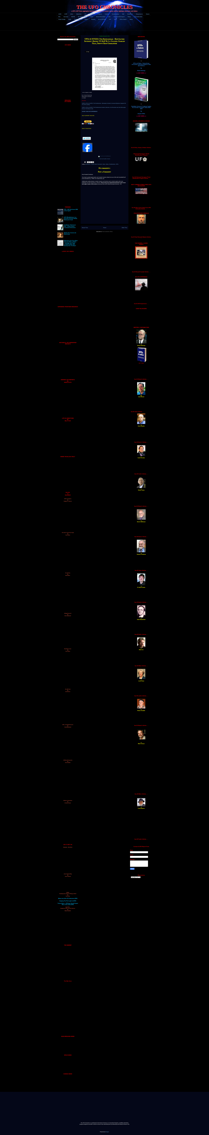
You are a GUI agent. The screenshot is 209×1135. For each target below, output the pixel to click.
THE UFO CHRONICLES (104, 7)
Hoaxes (147, 14)
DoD (123, 14)
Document (99, 164)
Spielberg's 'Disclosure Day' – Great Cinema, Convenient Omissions (70, 226)
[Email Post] (85, 162)
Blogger (107, 1131)
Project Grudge (61, 19)
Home (104, 227)
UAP (110, 19)
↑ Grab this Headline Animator (104, 158)
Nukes (107, 164)
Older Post (124, 227)
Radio (69, 19)
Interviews (66, 16)
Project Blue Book (138, 16)
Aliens (71, 14)
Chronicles (91, 14)
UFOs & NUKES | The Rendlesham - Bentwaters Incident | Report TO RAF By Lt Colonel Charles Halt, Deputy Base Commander (104, 41)
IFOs (59, 16)
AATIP (65, 14)
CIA (85, 14)
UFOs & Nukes (123, 19)
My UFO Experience (82, 16)
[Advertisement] (104, 26)
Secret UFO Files (102, 19)
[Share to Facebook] (93, 162)
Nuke (104, 164)
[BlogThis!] (89, 162)
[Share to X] (91, 162)
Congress (99, 14)
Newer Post (85, 227)
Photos (129, 16)
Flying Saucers (139, 14)
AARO (59, 14)
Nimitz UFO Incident (100, 16)
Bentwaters (88, 164)
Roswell (93, 19)
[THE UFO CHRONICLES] (87, 152)
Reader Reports (78, 19)
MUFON (73, 16)
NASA (91, 16)
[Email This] (88, 162)
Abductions (78, 14)
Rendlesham (112, 164)
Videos (131, 19)
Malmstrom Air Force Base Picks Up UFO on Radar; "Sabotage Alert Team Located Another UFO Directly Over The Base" (71, 243)
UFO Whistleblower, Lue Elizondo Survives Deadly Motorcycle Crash (70, 218)
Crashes (107, 14)
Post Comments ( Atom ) (107, 231)
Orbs (109, 16)
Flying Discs (130, 14)
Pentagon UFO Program (119, 16)
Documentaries (115, 14)
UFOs (115, 19)
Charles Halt (94, 164)
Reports (86, 19)
